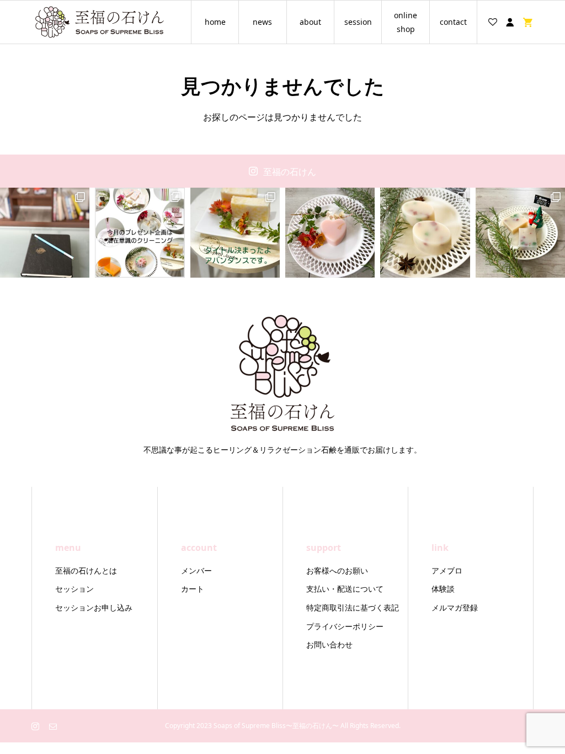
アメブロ (446, 570)
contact (453, 22)
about (310, 22)
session (358, 22)
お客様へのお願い (337, 570)
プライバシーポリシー (344, 626)
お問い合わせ (329, 644)
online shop (405, 22)
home (215, 22)
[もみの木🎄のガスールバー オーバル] (425, 232)
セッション (74, 588)
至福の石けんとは (86, 570)
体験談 (443, 588)
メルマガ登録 (454, 607)
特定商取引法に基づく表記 (352, 607)
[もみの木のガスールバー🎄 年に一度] (520, 232)
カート (192, 588)
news (262, 22)
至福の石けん (289, 172)
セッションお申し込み (93, 607)
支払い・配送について (344, 588)
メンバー (196, 570)
